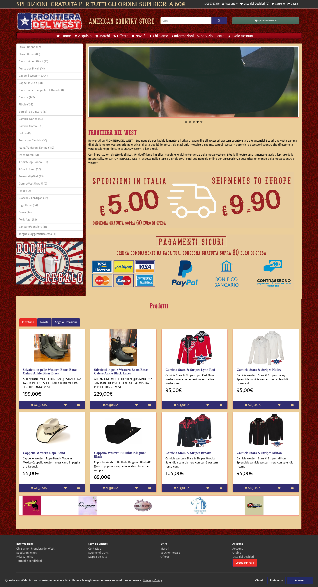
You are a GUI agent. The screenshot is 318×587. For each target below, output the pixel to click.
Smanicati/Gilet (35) (31, 176)
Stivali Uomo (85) (29, 54)
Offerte (122, 36)
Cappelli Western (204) (33, 75)
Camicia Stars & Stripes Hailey (259, 369)
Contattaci (95, 548)
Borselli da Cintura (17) (33, 111)
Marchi (104, 36)
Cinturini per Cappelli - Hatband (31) (41, 90)
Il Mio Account (242, 36)
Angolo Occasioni (66, 322)
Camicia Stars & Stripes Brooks (188, 453)
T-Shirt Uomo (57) (30, 169)
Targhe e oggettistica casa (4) (37, 234)
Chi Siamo (160, 36)
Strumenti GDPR (98, 552)
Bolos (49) (25, 133)
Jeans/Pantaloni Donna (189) (36, 147)
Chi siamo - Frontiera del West (35, 548)
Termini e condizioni (29, 560)
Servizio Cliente (212, 36)
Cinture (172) (27, 97)
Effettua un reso (245, 562)
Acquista (84, 36)
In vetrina (28, 322)
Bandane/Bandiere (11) (33, 226)
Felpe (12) (25, 190)
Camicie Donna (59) (31, 119)
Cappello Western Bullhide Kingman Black (120, 454)
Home (66, 36)
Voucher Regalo (170, 552)
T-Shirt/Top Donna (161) (33, 162)
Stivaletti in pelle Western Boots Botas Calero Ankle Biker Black (50, 371)
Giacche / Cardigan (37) (33, 198)
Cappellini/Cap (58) (31, 83)
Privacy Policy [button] (152, 580)
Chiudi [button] (259, 580)
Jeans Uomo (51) (29, 154)
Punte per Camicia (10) (33, 140)
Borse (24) (25, 212)
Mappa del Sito (97, 556)
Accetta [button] (300, 580)
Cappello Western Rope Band (44, 453)
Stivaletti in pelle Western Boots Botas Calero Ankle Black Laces (121, 371)
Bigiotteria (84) (28, 205)
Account (237, 548)
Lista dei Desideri (243, 556)
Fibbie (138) (26, 104)
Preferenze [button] (276, 580)
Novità (140, 36)
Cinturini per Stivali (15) (33, 61)
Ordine (236, 552)
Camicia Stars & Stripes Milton (259, 453)
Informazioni (183, 36)
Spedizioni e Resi (27, 552)
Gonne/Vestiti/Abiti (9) (33, 183)
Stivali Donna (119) (30, 47)
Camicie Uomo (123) (31, 126)
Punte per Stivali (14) (32, 68)
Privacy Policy (24, 556)
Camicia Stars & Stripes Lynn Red (190, 369)
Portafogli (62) (28, 219)
